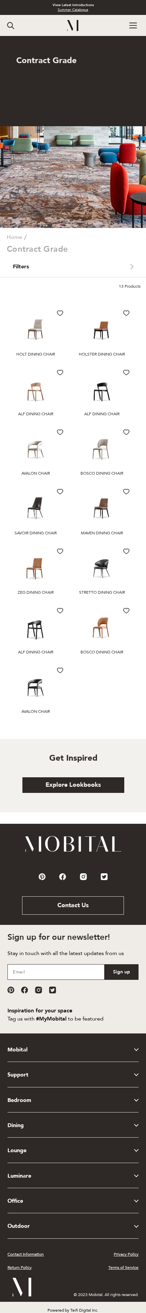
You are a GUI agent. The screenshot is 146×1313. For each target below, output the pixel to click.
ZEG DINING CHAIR (36, 592)
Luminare (19, 1176)
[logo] (73, 26)
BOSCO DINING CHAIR (101, 473)
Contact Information (25, 1254)
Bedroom (19, 1100)
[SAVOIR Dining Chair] (35, 507)
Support (18, 1075)
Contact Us (73, 905)
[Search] (10, 25)
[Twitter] (52, 990)
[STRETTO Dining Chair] (102, 567)
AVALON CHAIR (35, 473)
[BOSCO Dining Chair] (102, 448)
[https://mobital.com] (73, 851)
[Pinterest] (10, 990)
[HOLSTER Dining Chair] (102, 329)
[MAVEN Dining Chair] (102, 507)
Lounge (16, 1150)
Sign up (121, 972)
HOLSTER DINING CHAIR (102, 354)
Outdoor (18, 1226)
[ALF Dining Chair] (35, 388)
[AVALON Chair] (35, 448)
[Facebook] (24, 990)
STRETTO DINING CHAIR (102, 592)
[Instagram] (38, 990)
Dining (15, 1125)
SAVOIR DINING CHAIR (36, 533)
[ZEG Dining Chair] (35, 567)
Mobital (17, 1049)
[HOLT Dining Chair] (35, 329)
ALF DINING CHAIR (35, 414)
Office (15, 1201)
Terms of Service (123, 1267)
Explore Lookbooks (73, 785)
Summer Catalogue (73, 9)
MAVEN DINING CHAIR (102, 533)
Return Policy (19, 1267)
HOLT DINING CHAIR (35, 354)
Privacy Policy (126, 1254)
